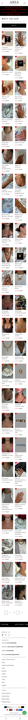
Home (3, 662)
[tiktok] (9, 635)
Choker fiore (7, 530)
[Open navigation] (3, 3)
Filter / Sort (14, 25)
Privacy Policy (5, 696)
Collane (4, 674)
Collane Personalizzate (8, 665)
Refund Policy (5, 699)
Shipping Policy (6, 702)
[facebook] (2, 635)
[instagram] (5, 635)
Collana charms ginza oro (7, 381)
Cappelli (4, 685)
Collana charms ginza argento (20, 532)
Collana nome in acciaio (18, 74)
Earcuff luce (7, 72)
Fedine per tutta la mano (19, 49)
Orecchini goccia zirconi (6, 288)
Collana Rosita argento (5, 406)
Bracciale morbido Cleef (19, 216)
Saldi (3, 682)
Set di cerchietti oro (19, 431)
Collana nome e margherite (19, 191)
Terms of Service (6, 693)
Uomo (3, 679)
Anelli (3, 668)
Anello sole (20, 142)
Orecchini (4, 676)
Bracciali (4, 671)
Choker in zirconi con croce (6, 241)
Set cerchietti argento (19, 455)
